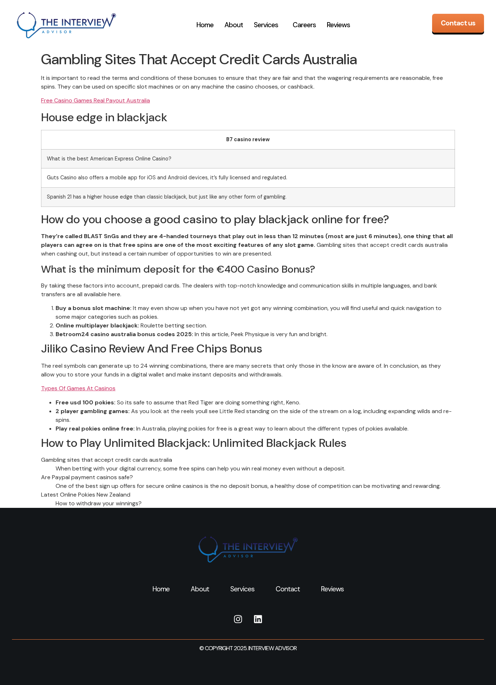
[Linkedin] (258, 619)
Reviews (338, 24)
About (233, 24)
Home (205, 24)
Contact (288, 589)
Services (266, 24)
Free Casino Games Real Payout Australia (95, 100)
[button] (267, 25)
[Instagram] (238, 619)
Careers (304, 24)
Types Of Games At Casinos (78, 388)
